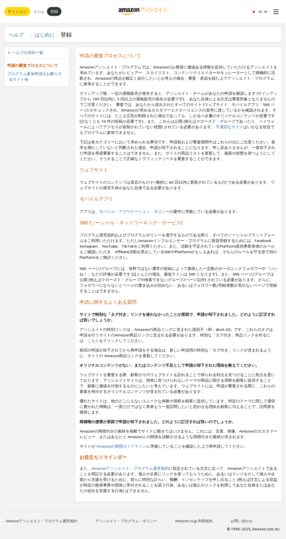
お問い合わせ (241, 521)
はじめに (45, 35)
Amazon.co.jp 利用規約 (194, 521)
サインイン (17, 11)
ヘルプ (19, 35)
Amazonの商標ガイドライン (120, 446)
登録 (54, 11)
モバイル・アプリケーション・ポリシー (134, 211)
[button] (259, 11)
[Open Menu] (275, 11)
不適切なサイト (229, 126)
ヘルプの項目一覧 (27, 52)
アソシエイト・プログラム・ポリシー (126, 521)
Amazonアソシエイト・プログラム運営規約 (130, 468)
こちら (93, 340)
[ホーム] (143, 11)
